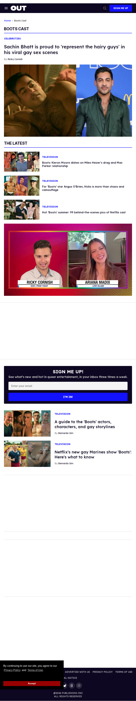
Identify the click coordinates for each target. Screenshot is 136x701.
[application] (68, 260)
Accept (32, 683)
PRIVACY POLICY (103, 671)
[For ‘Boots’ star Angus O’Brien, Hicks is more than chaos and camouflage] (21, 185)
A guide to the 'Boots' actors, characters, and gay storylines (85, 424)
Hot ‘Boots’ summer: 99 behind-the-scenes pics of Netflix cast (84, 212)
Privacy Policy (12, 670)
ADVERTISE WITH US (77, 671)
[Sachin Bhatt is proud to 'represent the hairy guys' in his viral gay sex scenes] (68, 100)
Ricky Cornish (15, 59)
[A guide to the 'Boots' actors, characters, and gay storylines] (27, 423)
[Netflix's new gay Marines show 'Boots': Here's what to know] (27, 453)
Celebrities (12, 38)
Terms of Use (35, 670)
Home (7, 20)
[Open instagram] (79, 685)
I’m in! (68, 397)
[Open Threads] (71, 685)
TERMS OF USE (124, 671)
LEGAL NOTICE (68, 677)
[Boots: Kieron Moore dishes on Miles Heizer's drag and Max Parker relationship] (21, 161)
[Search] (105, 8)
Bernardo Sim (65, 433)
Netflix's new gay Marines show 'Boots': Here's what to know (93, 454)
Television (50, 157)
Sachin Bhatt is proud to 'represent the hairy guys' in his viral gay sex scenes (64, 49)
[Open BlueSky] (64, 685)
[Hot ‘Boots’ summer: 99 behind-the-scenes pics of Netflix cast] (21, 209)
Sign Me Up (120, 8)
